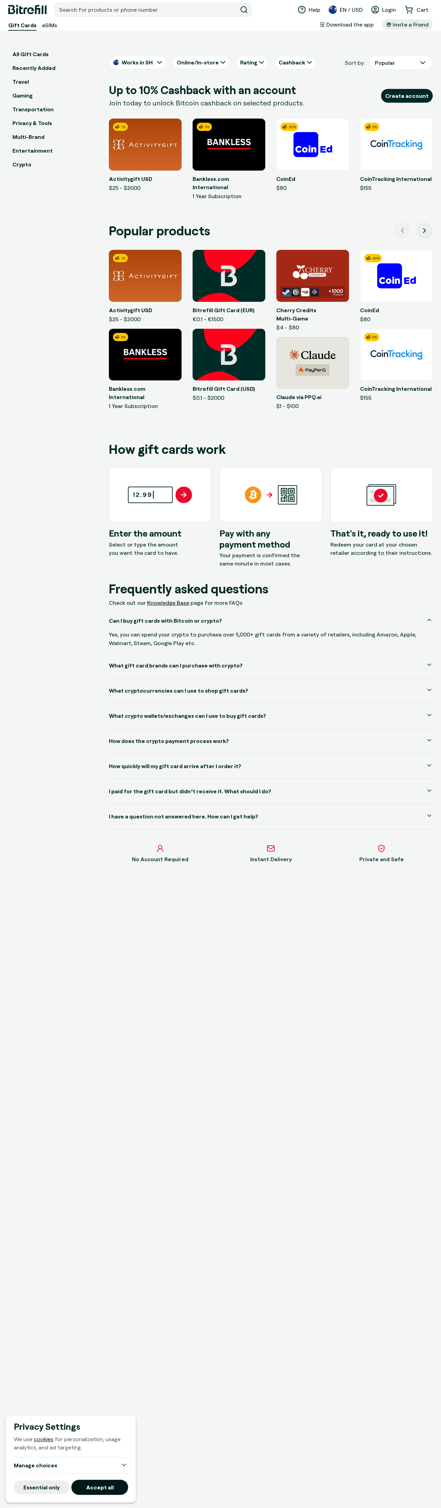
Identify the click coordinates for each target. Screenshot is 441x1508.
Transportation (33, 109)
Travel (20, 81)
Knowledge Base (168, 602)
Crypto (21, 164)
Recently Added (33, 67)
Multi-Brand (28, 136)
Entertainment (32, 150)
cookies (43, 1439)
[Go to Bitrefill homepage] (27, 9)
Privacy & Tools (32, 123)
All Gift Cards (30, 54)
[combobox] (146, 10)
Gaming (22, 95)
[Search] (244, 9)
